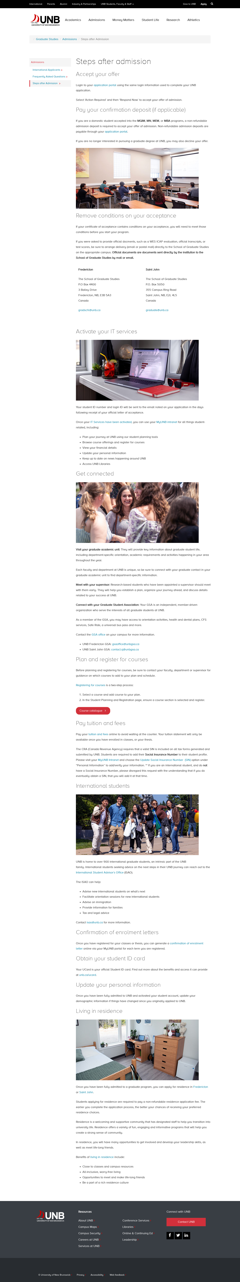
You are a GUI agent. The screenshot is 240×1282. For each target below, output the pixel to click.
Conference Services (135, 1220)
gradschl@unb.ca (89, 310)
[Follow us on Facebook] (170, 1235)
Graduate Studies (47, 39)
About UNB (85, 1220)
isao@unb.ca (95, 922)
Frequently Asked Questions (49, 76)
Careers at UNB (88, 1239)
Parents (51, 4)
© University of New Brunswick (54, 1275)
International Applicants (46, 70)
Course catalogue (91, 710)
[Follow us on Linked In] (186, 1235)
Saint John (86, 1092)
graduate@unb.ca (157, 310)
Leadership (129, 1239)
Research (173, 20)
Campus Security (89, 1233)
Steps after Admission (45, 83)
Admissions (96, 20)
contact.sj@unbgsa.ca (125, 649)
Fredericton (200, 1086)
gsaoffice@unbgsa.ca (125, 644)
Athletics (193, 20)
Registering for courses (90, 685)
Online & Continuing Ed (137, 1233)
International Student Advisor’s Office (100, 872)
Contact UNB (186, 1221)
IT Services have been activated (111, 422)
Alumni (63, 4)
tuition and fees (98, 734)
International (35, 4)
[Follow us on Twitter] (178, 1235)
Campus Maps (87, 1227)
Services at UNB (88, 1246)
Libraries (127, 1227)
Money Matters (123, 20)
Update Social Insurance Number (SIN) (165, 760)
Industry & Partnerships (84, 4)
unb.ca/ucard (87, 975)
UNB (116, 4)
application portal (105, 85)
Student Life (150, 20)
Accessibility (97, 1275)
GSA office (98, 634)
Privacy (80, 1275)
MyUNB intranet (166, 422)
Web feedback (117, 1275)
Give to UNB (189, 4)
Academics (73, 20)
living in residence (102, 1157)
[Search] (212, 4)
